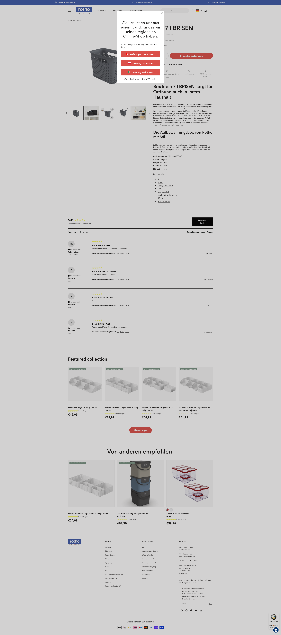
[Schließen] (162, 13)
